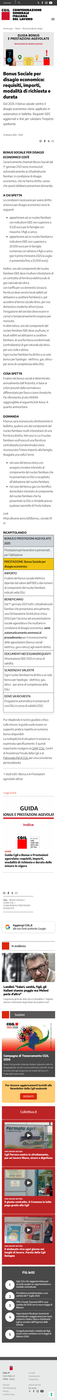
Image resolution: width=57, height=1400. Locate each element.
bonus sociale (16, 900)
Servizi (17, 28)
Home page (8, 28)
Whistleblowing (9, 1388)
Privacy (6, 1391)
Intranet (7, 3)
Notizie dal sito (34, 1385)
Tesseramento (34, 1376)
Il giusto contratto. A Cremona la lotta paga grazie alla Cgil (27, 1203)
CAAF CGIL (38, 748)
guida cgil (8, 902)
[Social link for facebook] (42, 3)
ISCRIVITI (28, 1096)
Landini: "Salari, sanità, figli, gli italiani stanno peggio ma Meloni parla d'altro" (25, 990)
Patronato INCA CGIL (15, 758)
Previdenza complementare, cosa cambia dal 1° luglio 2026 (32, 1294)
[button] (41, 141)
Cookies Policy (9, 1394)
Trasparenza (33, 1379)
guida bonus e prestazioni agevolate (16, 906)
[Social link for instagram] (46, 3)
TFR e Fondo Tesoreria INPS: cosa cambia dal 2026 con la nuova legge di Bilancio (34, 1305)
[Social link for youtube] (50, 3)
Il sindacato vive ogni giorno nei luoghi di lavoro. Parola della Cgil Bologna (25, 1252)
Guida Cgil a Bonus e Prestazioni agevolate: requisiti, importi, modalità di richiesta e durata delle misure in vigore (28, 860)
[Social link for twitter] (38, 3)
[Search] (19, 3)
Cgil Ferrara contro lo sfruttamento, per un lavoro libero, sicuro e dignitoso (28, 1156)
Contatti (31, 1373)
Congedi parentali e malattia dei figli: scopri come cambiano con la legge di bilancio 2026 (33, 1333)
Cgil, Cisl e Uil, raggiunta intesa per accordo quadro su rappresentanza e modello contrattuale (33, 1284)
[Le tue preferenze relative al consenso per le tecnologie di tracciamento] (51, 1394)
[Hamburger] (53, 19)
